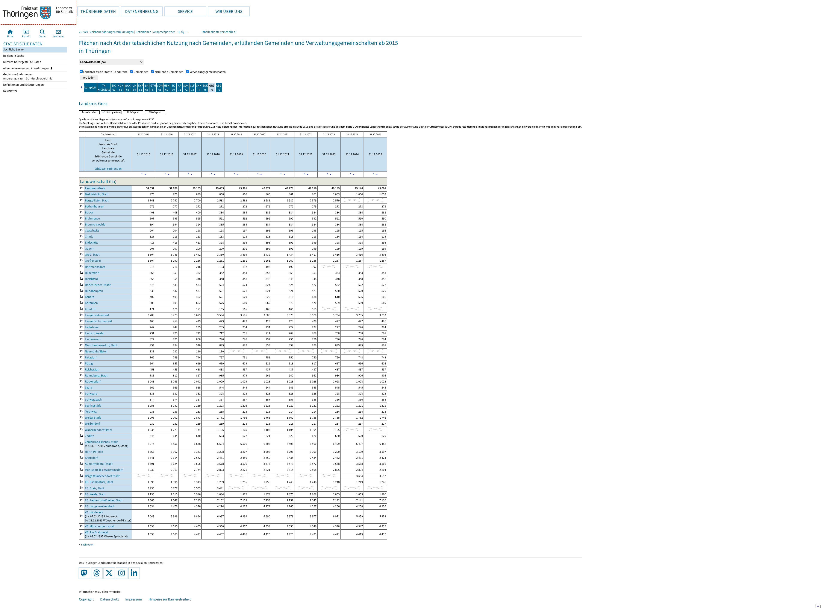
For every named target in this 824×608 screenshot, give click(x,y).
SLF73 (192, 88)
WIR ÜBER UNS (225, 11)
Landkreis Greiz (95, 188)
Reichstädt (91, 369)
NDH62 (120, 88)
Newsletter (10, 91)
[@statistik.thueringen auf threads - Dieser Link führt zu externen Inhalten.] (97, 573)
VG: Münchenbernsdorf (99, 526)
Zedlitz (89, 436)
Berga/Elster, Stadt (97, 200)
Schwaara (91, 394)
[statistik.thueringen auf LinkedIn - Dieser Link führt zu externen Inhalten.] (135, 573)
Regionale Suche (13, 56)
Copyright (86, 599)
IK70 (173, 88)
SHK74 (198, 88)
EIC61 (114, 88)
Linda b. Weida (94, 333)
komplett (90, 87)
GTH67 (153, 88)
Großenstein (93, 261)
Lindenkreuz (93, 339)
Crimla (89, 237)
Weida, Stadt (93, 418)
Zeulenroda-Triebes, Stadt (101, 442)
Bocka (89, 212)
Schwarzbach (93, 400)
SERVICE (178, 11)
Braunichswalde (95, 224)
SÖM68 (160, 88)
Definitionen (143, 32)
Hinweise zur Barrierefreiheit (169, 599)
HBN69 (167, 88)
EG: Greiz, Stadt (94, 488)
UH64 (134, 88)
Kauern (89, 297)
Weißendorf (92, 424)
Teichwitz (91, 412)
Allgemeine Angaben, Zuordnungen (26, 68)
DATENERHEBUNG (139, 11)
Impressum (133, 599)
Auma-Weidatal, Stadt (99, 464)
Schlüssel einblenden (108, 169)
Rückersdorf (92, 381)
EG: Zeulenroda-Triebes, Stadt (104, 500)
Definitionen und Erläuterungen (23, 85)
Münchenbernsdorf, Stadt (101, 345)
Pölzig (89, 363)
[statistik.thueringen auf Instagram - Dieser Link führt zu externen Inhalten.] (122, 573)
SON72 (186, 88)
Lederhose (91, 327)
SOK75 (205, 88)
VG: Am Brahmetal (96, 532)
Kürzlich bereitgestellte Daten (22, 62)
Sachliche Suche (13, 49)
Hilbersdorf (92, 273)
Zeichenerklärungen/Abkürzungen (112, 32)
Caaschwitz (92, 231)
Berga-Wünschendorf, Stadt (102, 476)
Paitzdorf (90, 357)
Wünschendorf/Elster (98, 430)
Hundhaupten (94, 291)
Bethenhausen (94, 206)
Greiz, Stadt (92, 255)
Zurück (83, 32)
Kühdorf (90, 309)
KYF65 (140, 88)
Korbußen (91, 303)
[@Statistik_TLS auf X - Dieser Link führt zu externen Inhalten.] (110, 573)
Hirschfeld (91, 279)
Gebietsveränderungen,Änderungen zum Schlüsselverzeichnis (27, 76)
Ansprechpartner (164, 32)
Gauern (89, 249)
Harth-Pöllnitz (94, 452)
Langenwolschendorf (98, 321)
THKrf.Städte (104, 88)
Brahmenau (92, 218)
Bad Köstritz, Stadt (97, 194)
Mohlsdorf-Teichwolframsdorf (104, 470)
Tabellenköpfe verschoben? (218, 32)
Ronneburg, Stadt (96, 375)
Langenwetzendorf (97, 315)
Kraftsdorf (91, 458)
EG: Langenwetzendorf (99, 506)
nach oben (87, 544)
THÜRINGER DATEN (96, 11)
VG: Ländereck (94, 512)
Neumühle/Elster (96, 351)
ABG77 (218, 88)
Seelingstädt (93, 406)
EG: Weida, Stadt (95, 494)
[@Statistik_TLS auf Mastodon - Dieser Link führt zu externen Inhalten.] (85, 573)
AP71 (179, 88)
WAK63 (127, 88)
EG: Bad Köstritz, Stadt (99, 482)
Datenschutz (109, 599)
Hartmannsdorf (95, 267)
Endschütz (91, 243)
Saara (88, 388)
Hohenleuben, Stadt (98, 285)
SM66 (146, 88)
